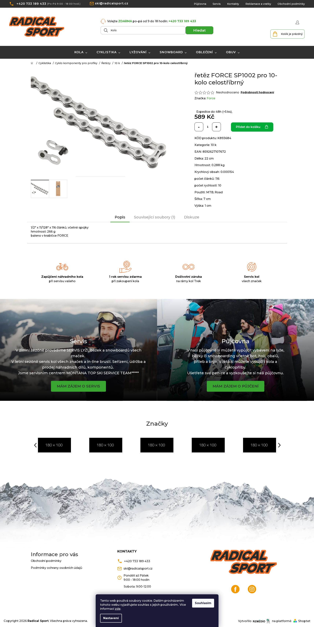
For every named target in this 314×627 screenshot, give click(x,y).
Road (219, 192)
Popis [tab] (120, 217)
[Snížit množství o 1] (198, 126)
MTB (209, 192)
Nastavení (111, 618)
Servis (217, 4)
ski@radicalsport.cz (111, 3)
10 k (213, 145)
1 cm (208, 205)
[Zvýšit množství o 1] (216, 126)
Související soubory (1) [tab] (154, 217)
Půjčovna (200, 4)
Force (211, 98)
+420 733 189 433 (31, 4)
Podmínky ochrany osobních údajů (56, 568)
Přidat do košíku (248, 127)
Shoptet (304, 621)
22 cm (209, 158)
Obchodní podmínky (291, 4)
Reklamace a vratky (258, 4)
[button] (35, 445)
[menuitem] (81, 52)
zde (117, 608)
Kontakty (233, 4)
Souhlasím (203, 603)
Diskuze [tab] (191, 217)
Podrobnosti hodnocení (257, 92)
